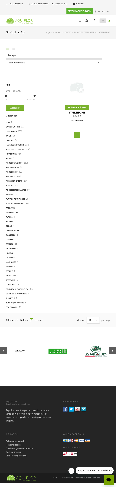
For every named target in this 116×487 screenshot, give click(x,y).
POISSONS (10, 284)
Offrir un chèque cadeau (16, 455)
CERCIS (9, 226)
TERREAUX (10, 280)
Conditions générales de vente (19, 448)
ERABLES (9, 244)
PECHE (9, 158)
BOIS (8, 122)
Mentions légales (13, 445)
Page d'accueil (53, 32)
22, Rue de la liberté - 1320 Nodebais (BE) (49, 3)
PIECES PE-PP (12, 172)
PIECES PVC (11, 176)
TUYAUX (9, 298)
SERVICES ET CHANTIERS (16, 294)
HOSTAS (9, 253)
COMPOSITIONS (12, 230)
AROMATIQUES (12, 212)
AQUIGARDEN (77, 120)
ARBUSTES (10, 208)
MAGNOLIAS (11, 262)
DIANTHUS (10, 239)
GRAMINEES (11, 248)
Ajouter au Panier (78, 107)
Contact (80, 3)
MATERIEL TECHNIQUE (15, 149)
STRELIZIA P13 (77, 112)
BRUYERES (10, 221)
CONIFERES (10, 235)
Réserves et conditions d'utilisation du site (81, 477)
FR (103, 20)
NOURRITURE (11, 154)
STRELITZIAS (11, 275)
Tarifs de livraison (13, 452)
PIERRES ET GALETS (14, 181)
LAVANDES (10, 257)
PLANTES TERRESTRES (85, 32)
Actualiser (14, 108)
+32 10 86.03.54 (15, 3)
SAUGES (9, 266)
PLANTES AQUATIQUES (15, 199)
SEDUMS (9, 271)
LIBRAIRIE (10, 140)
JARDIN (9, 136)
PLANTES (67, 32)
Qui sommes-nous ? (15, 441)
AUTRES (9, 217)
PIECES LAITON (12, 167)
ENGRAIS (9, 194)
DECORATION (11, 131)
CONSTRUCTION (13, 127)
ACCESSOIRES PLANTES (16, 190)
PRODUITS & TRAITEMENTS (17, 289)
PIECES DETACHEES (14, 163)
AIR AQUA (20, 350)
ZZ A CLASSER (12, 307)
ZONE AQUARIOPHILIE (15, 303)
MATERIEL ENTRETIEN (15, 145)
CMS (55, 477)
